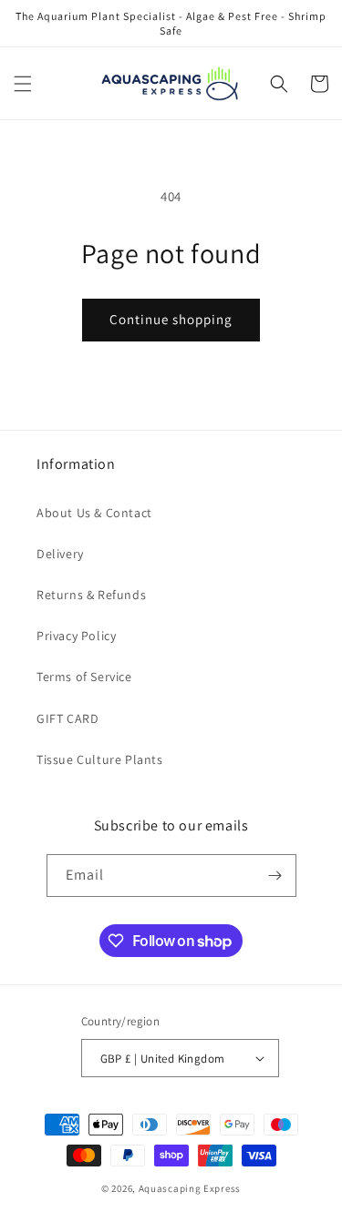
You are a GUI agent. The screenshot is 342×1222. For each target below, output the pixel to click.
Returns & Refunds (91, 594)
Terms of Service (84, 676)
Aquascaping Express (190, 1188)
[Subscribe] (275, 875)
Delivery (60, 553)
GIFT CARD (67, 718)
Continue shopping (171, 319)
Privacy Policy (76, 635)
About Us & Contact (94, 512)
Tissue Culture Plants (99, 759)
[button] (23, 84)
